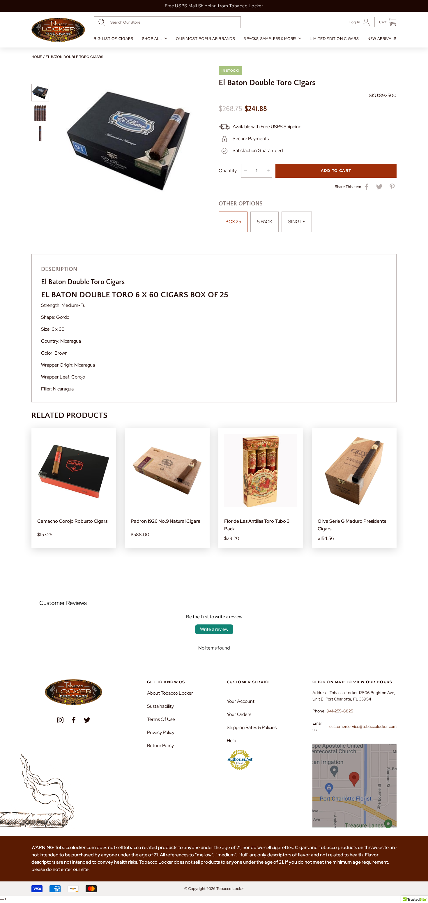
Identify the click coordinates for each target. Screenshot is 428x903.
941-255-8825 (340, 711)
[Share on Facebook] (366, 187)
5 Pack (264, 222)
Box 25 (233, 222)
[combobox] (167, 22)
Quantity (228, 171)
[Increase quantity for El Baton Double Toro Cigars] (268, 171)
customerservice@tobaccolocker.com (363, 726)
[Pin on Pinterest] (392, 187)
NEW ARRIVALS (382, 38)
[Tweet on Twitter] (379, 187)
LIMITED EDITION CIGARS (334, 38)
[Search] (101, 22)
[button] (386, 22)
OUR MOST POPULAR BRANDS (205, 38)
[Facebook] (73, 720)
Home (36, 56)
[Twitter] (87, 720)
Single (296, 222)
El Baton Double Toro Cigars (74, 56)
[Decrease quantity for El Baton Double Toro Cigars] (245, 171)
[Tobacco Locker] (58, 30)
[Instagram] (60, 720)
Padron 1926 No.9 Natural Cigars (165, 521)
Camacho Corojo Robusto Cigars (72, 521)
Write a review (214, 629)
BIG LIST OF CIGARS (113, 38)
